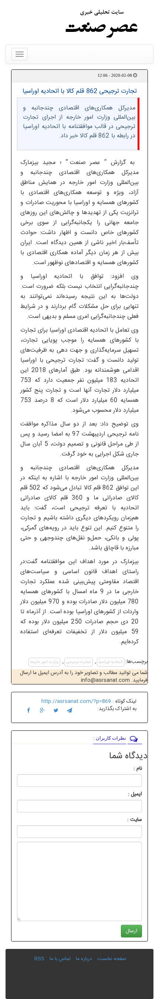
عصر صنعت (87, 163)
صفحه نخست (111, 958)
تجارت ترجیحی (78, 662)
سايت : (126, 820)
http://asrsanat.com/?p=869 (76, 701)
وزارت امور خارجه (44, 662)
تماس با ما (60, 958)
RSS (39, 958)
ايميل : (126, 794)
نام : (126, 768)
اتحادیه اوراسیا (111, 662)
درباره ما (84, 958)
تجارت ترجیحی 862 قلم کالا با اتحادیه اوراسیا (80, 91)
